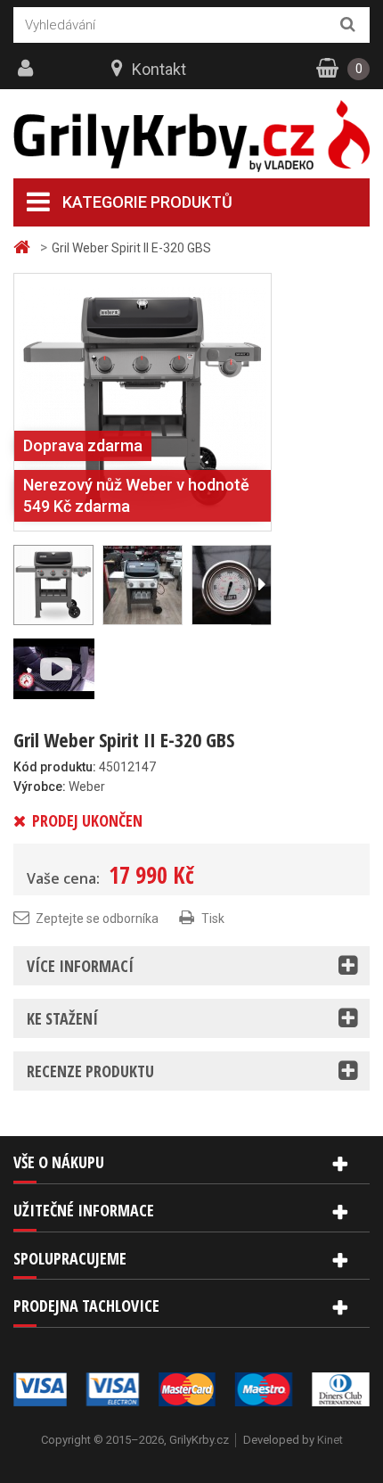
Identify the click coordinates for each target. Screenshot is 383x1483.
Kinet (330, 1439)
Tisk (212, 918)
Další (261, 585)
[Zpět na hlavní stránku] (24, 247)
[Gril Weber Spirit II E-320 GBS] (142, 401)
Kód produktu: (54, 767)
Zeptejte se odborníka (97, 918)
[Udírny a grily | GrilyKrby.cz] (191, 136)
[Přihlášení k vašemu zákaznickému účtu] (27, 68)
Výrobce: (39, 786)
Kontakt (159, 69)
